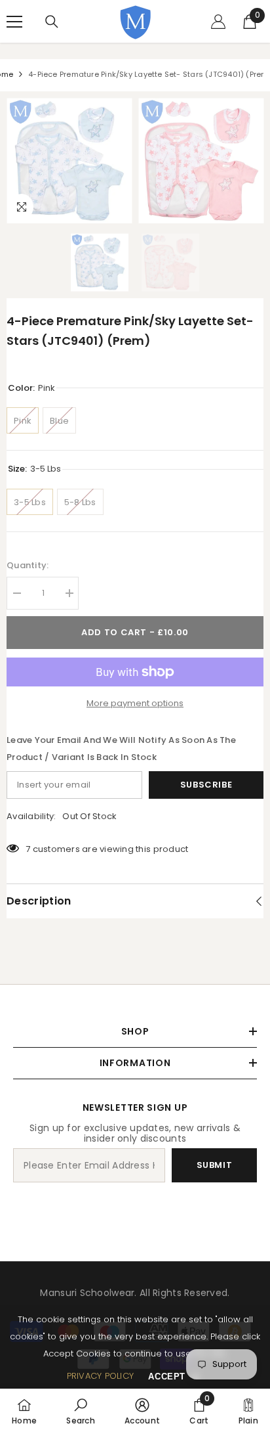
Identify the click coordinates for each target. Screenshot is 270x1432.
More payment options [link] (135, 703)
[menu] (14, 22)
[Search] (52, 22)
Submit (215, 1165)
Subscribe (206, 784)
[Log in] (218, 21)
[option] (69, 160)
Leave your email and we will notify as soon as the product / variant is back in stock (121, 748)
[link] (80, 1410)
